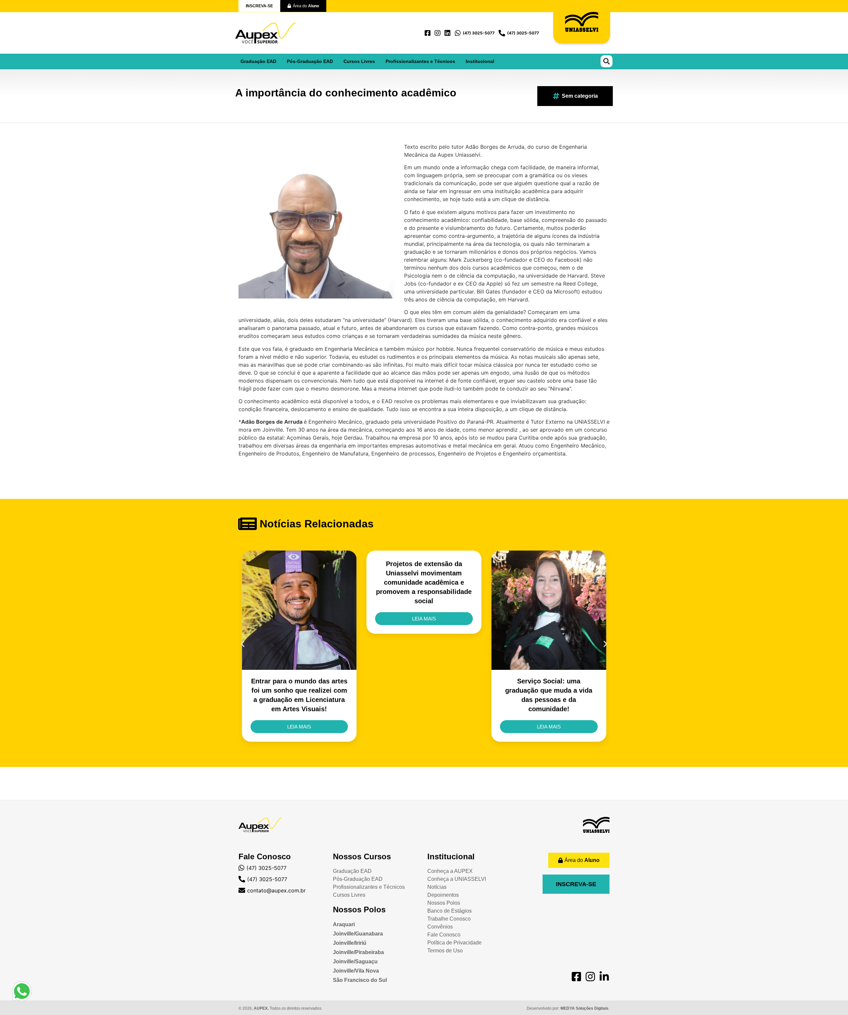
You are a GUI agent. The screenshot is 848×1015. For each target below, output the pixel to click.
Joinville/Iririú (349, 943)
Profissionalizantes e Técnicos (420, 61)
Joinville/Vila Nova (356, 971)
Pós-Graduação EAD (310, 61)
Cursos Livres (359, 61)
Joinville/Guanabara (358, 933)
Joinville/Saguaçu (355, 961)
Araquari (344, 924)
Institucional (480, 61)
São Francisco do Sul (360, 980)
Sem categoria (580, 96)
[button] (606, 61)
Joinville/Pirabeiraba (358, 952)
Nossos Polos (359, 909)
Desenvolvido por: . (568, 1008)
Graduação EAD (258, 61)
